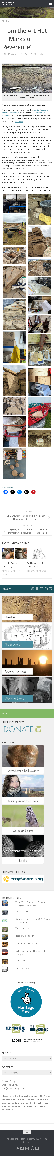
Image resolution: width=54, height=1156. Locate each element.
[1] (14, 203)
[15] (39, 382)
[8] (39, 286)
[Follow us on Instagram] (41, 588)
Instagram (19, 121)
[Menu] (50, 3)
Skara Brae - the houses (26, 943)
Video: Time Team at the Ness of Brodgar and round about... (30, 903)
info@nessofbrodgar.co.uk (14, 1088)
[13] (39, 350)
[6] (39, 267)
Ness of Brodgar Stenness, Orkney (10, 1083)
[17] (14, 406)
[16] (39, 412)
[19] (39, 438)
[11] (39, 324)
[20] (14, 463)
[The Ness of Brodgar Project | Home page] (10, 3)
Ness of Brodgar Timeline (27, 935)
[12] (14, 347)
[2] (39, 209)
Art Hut (6, 20)
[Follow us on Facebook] (37, 588)
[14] (14, 380)
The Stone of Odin (23, 968)
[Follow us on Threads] (45, 588)
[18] (14, 431)
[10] (14, 314)
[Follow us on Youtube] (50, 588)
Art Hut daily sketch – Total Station (37, 564)
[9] (39, 305)
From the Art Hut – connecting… (11, 564)
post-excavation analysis (30, 1106)
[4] (39, 241)
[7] (14, 282)
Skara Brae (20, 960)
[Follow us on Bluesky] (32, 588)
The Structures (22, 928)
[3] (14, 229)
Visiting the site (22, 911)
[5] (14, 255)
